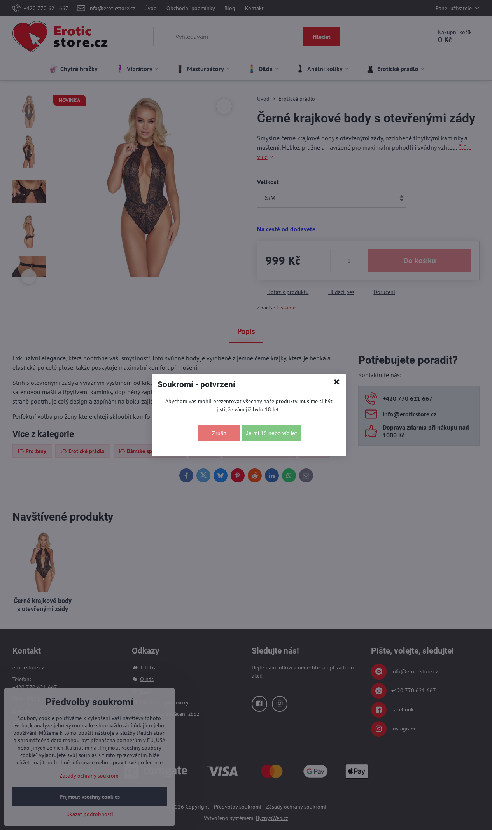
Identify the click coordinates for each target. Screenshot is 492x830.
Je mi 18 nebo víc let (271, 433)
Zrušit (219, 433)
